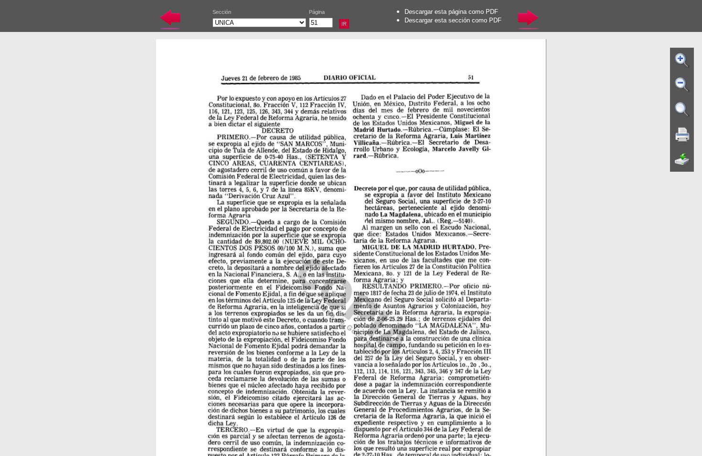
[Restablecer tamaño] (682, 109)
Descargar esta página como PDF (451, 11)
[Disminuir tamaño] (682, 85)
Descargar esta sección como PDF (452, 20)
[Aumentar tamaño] (682, 60)
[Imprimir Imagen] (682, 134)
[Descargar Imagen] (682, 159)
